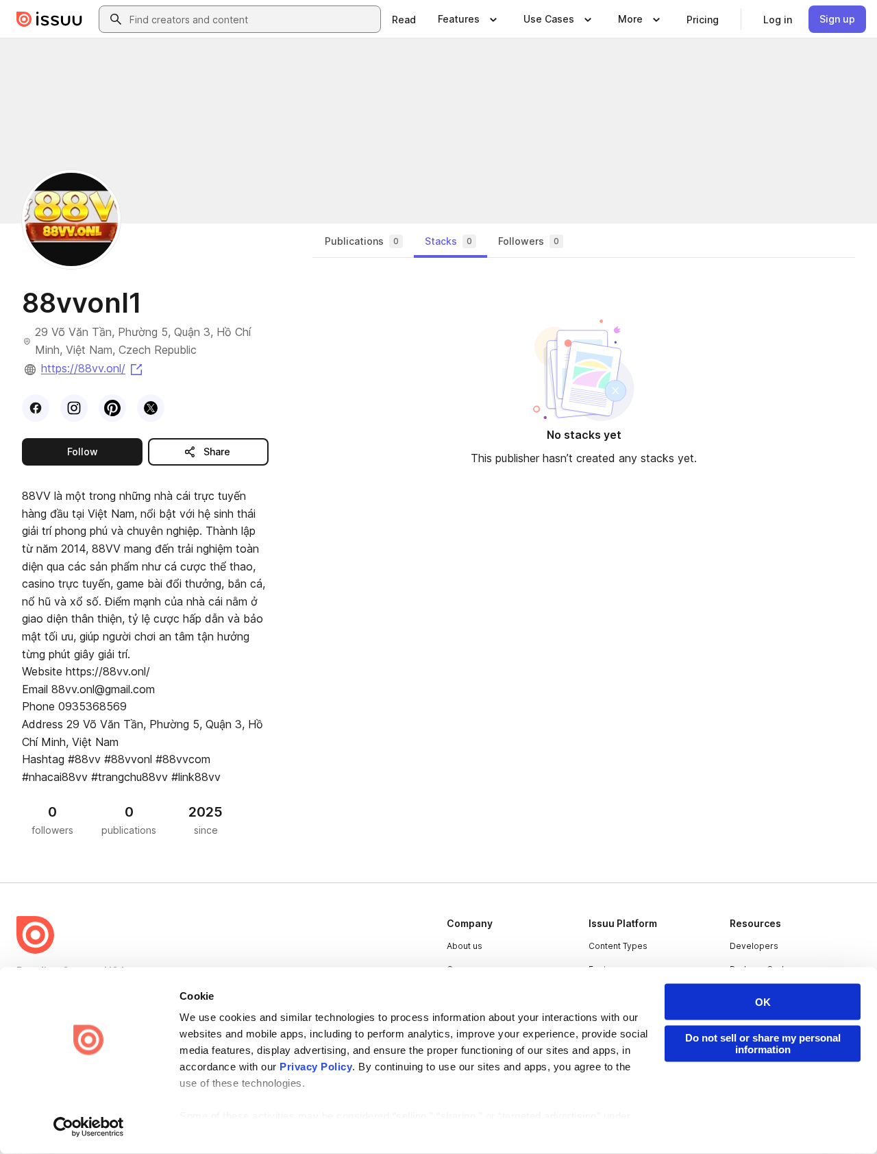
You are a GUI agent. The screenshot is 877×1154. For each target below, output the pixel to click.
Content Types (618, 946)
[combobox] (252, 19)
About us (464, 946)
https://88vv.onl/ (93, 368)
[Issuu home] (49, 19)
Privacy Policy (316, 1066)
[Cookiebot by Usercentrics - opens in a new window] (89, 1127)
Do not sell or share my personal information (763, 1043)
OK (763, 1002)
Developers (754, 946)
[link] (404, 19)
